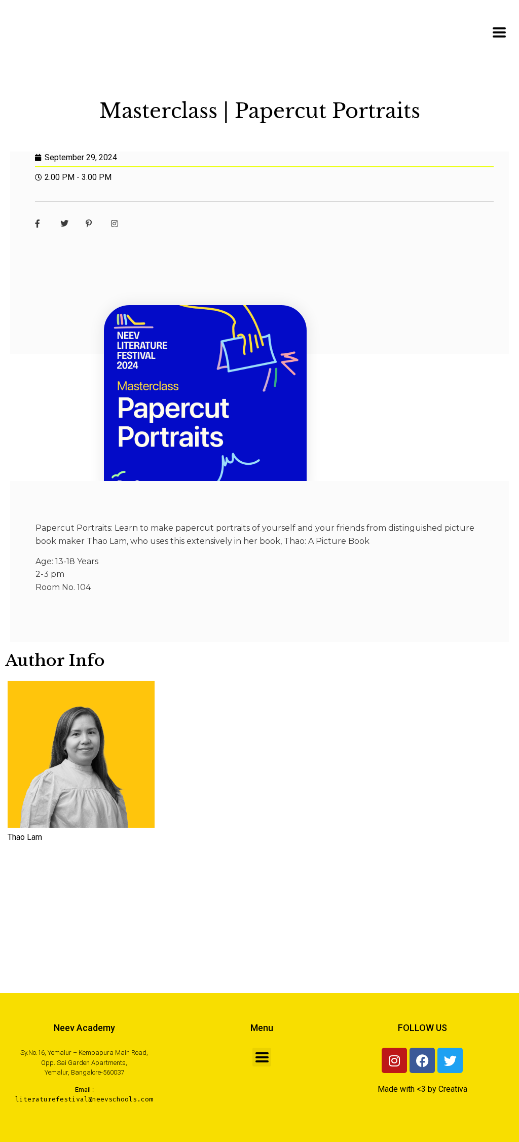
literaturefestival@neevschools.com (84, 1099)
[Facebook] (422, 1060)
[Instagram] (394, 1060)
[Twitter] (450, 1060)
